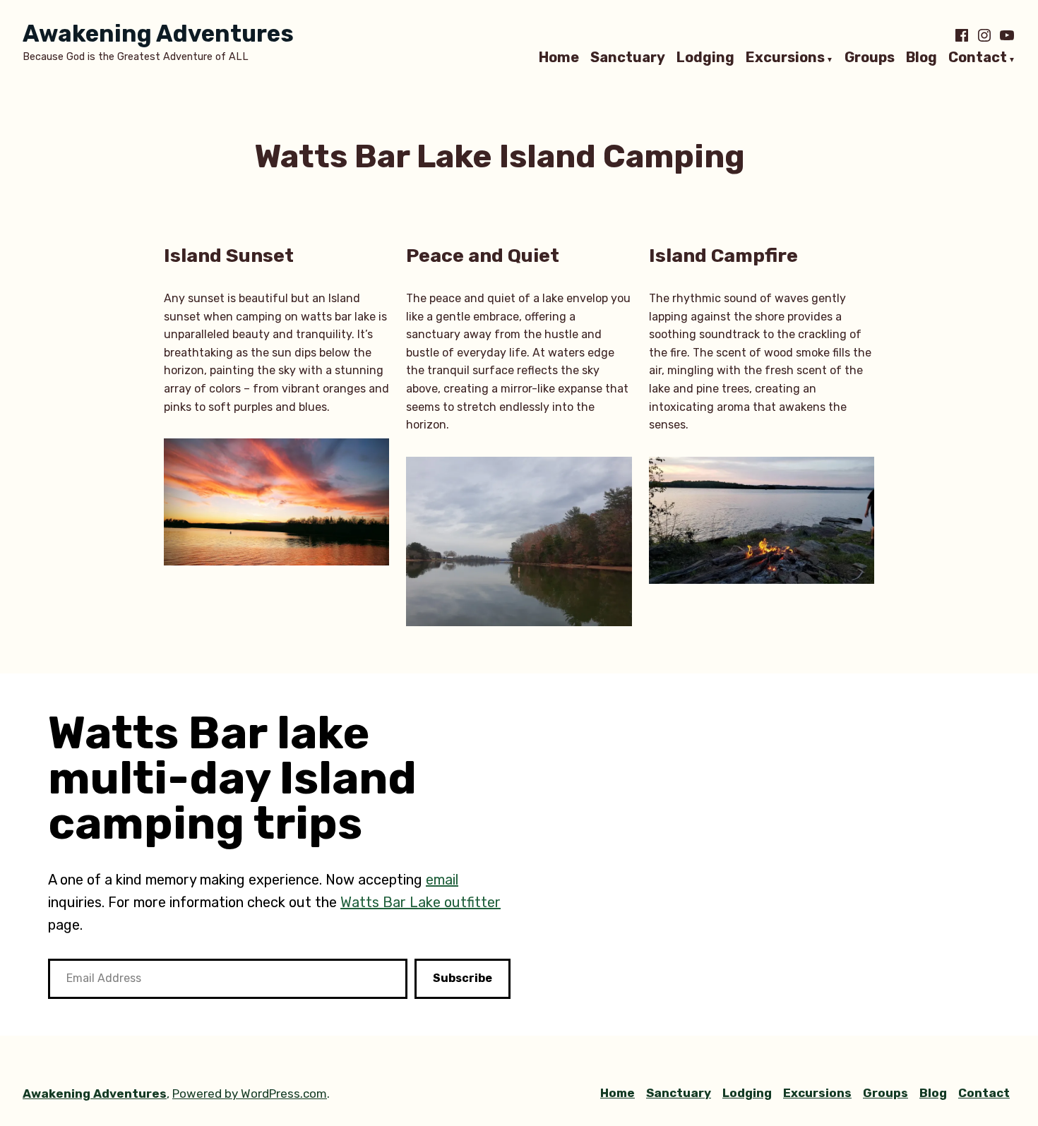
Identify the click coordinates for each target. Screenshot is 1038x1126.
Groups (870, 58)
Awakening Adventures (158, 33)
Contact (977, 58)
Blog (921, 58)
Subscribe (462, 978)
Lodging (705, 58)
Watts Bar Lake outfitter (420, 902)
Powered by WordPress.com (249, 1093)
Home (559, 58)
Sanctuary (627, 58)
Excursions (785, 58)
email (442, 879)
